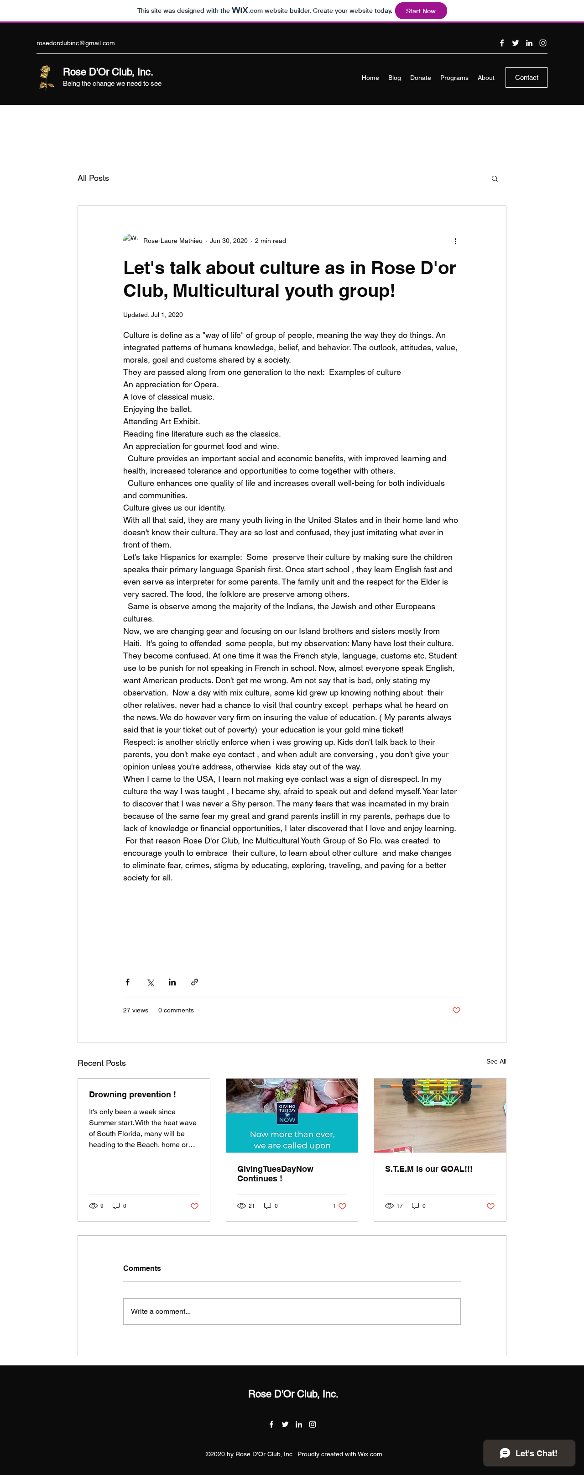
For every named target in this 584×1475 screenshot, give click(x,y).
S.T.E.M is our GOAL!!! (429, 1169)
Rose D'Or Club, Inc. (108, 72)
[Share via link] (194, 982)
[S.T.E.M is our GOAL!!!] (440, 1116)
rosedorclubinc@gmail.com (75, 43)
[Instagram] (543, 42)
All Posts (93, 178)
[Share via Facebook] (127, 982)
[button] (494, 178)
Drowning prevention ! (132, 1094)
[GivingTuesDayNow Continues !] (292, 1116)
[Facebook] (501, 42)
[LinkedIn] (529, 42)
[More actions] (455, 240)
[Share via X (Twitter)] (150, 982)
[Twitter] (515, 42)
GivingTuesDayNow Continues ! (275, 1173)
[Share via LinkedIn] (172, 982)
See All (496, 1061)
